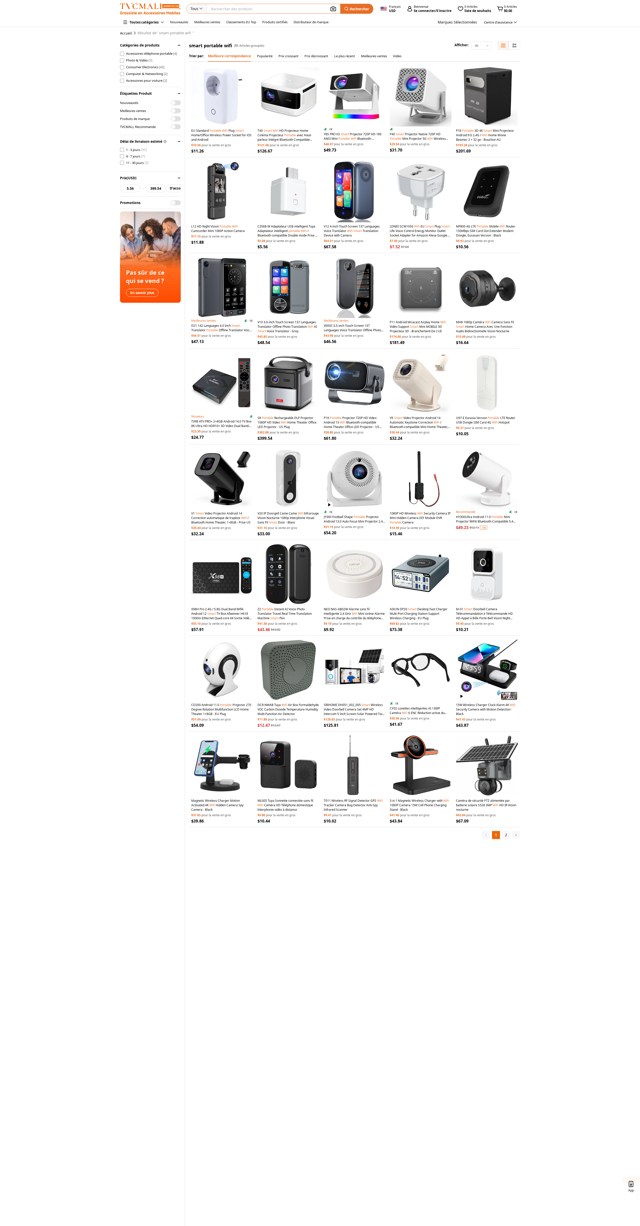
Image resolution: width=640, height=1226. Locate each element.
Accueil (126, 33)
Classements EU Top (241, 22)
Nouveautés (179, 22)
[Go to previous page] (486, 835)
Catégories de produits (140, 45)
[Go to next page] (516, 835)
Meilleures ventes (207, 22)
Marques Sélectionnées (457, 22)
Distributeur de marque (311, 22)
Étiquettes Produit (136, 93)
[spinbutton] (130, 188)
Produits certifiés (275, 22)
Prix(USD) (128, 178)
